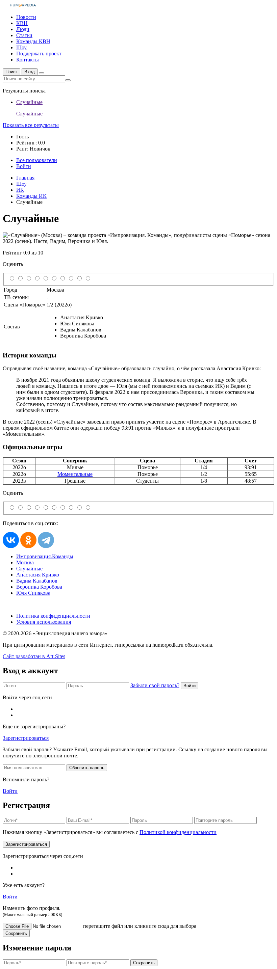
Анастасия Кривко (37, 574)
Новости (26, 17)
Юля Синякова (33, 593)
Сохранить (16, 933)
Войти (189, 685)
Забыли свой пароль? (154, 685)
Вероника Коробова (39, 587)
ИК (20, 190)
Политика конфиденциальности (53, 616)
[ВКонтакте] (11, 540)
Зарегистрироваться (26, 738)
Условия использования (43, 622)
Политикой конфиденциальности (178, 832)
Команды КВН (33, 41)
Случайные (29, 568)
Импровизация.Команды (44, 556)
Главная (25, 178)
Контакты (27, 59)
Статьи (24, 35)
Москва (25, 562)
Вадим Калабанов (36, 581)
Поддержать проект (38, 53)
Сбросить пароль (86, 767)
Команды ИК (31, 196)
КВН (22, 23)
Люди (22, 29)
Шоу (21, 47)
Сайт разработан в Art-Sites (34, 656)
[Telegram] (46, 540)
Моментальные (75, 474)
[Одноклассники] (28, 540)
